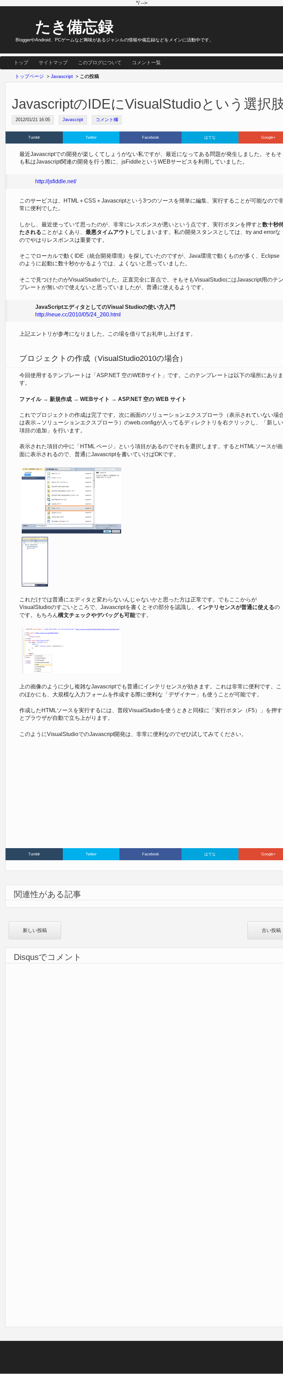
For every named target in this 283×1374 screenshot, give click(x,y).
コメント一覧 (146, 62)
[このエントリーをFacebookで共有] (150, 137)
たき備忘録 (74, 26)
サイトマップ (53, 62)
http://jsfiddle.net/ (55, 181)
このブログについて (99, 62)
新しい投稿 (35, 930)
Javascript (72, 119)
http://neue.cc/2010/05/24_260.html (78, 314)
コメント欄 (107, 119)
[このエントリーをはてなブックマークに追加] (210, 137)
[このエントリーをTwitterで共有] (91, 137)
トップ (21, 62)
